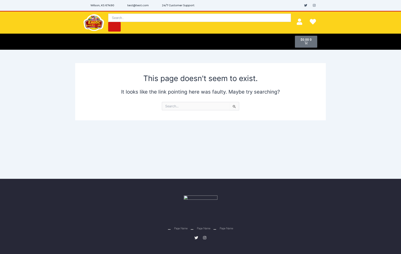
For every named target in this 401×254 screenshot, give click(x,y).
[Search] (114, 27)
